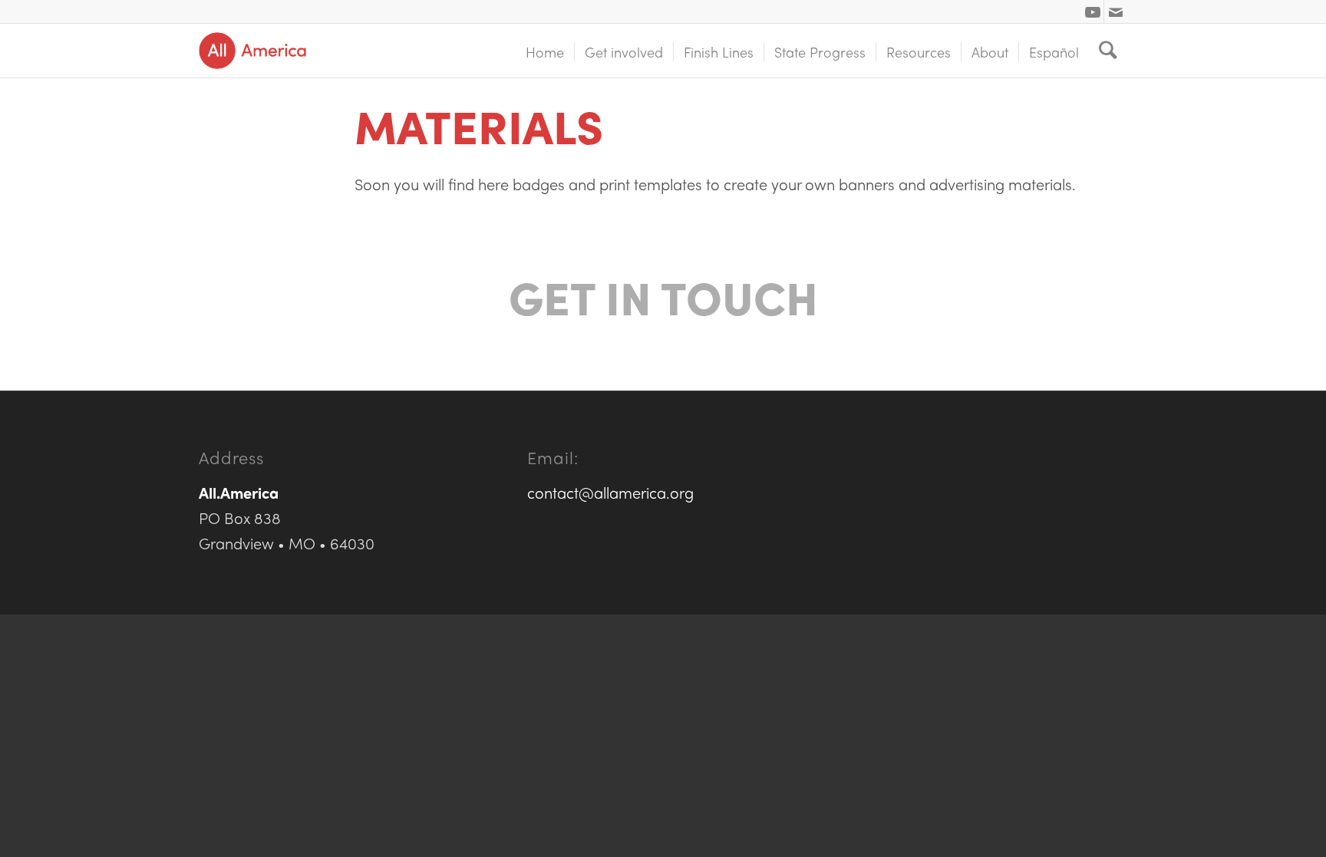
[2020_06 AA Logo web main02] (252, 50)
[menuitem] (545, 50)
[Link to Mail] (1115, 11)
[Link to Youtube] (1092, 11)
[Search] (1108, 50)
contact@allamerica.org (610, 492)
